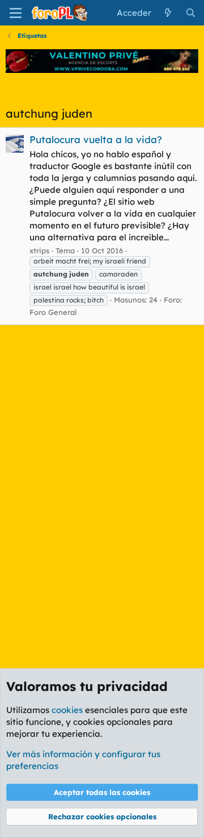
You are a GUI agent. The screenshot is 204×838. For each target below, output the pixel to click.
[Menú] (15, 13)
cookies (67, 710)
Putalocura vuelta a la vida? (95, 139)
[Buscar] (191, 12)
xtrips (39, 250)
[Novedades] (168, 12)
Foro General (52, 312)
